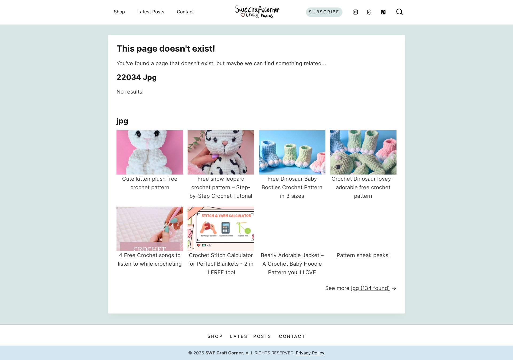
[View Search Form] (399, 12)
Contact (185, 11)
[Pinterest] (383, 12)
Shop (119, 11)
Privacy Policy (310, 352)
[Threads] (369, 12)
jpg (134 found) (370, 288)
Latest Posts (150, 11)
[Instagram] (355, 12)
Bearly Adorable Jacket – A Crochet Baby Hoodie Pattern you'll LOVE (292, 264)
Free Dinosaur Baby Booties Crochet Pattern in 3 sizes (292, 187)
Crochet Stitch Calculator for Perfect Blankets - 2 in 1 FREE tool (221, 264)
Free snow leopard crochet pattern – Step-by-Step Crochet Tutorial (220, 187)
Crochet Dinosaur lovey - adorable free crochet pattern (363, 187)
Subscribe (324, 11)
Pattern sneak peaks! (363, 255)
